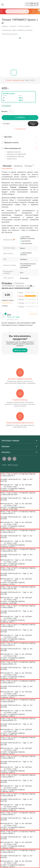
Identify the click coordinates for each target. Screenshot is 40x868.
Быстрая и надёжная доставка (20, 379)
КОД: (27, 80)
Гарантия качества (20, 400)
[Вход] (33, 11)
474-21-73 (31, 5)
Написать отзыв (18, 80)
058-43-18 (31, 3)
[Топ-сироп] (2, 4)
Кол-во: (5, 111)
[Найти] (27, 11)
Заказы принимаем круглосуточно (19, 423)
